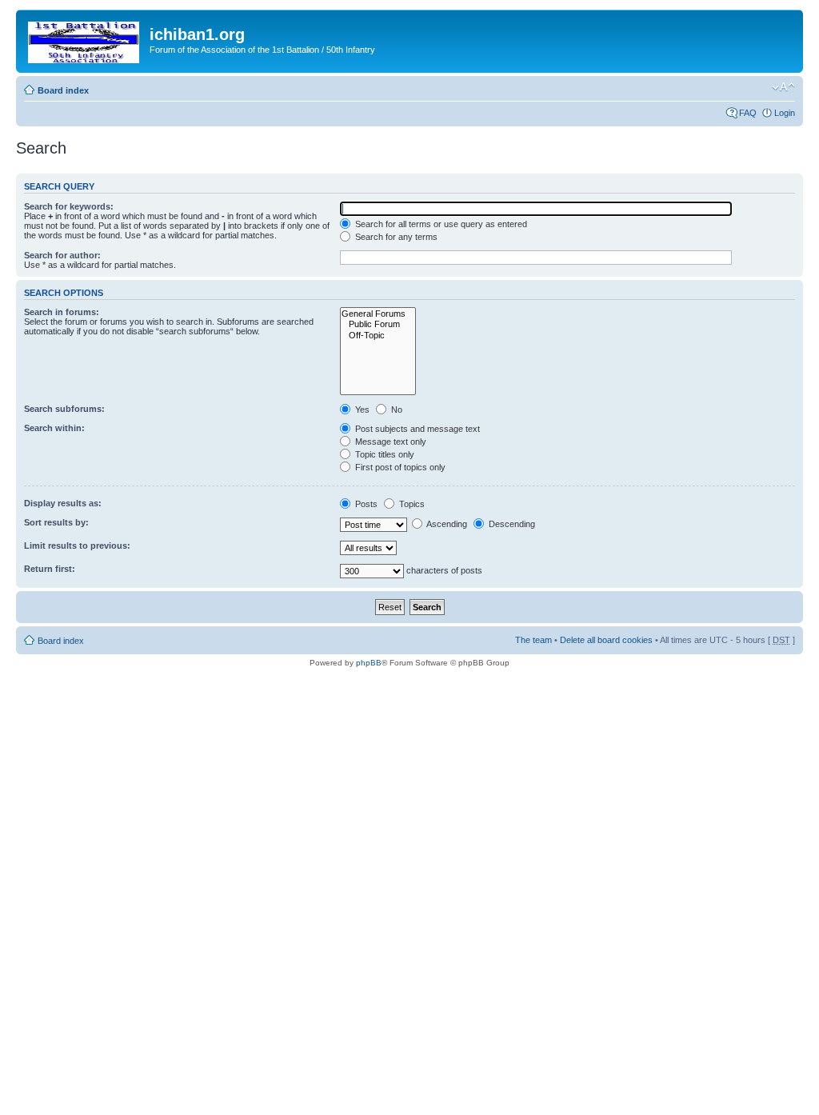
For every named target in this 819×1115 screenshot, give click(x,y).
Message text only (389, 441)
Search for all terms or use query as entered (440, 224)
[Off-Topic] (378, 335)
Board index (63, 90)
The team (533, 640)
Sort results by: (56, 522)
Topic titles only (383, 454)
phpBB (369, 662)
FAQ (748, 113)
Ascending (446, 524)
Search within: (54, 428)
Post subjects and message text (416, 429)
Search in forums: (61, 312)
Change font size (783, 87)
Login (784, 113)
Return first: (49, 568)
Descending (510, 524)
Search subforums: (64, 409)
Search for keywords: (69, 206)
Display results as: (63, 503)
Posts (365, 504)
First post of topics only (399, 467)
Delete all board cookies (606, 640)
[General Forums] (378, 314)
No (395, 409)
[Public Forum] (378, 324)
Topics (411, 504)
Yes (361, 409)
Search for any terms (395, 237)
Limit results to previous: (77, 545)
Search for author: (62, 255)
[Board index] (85, 39)
